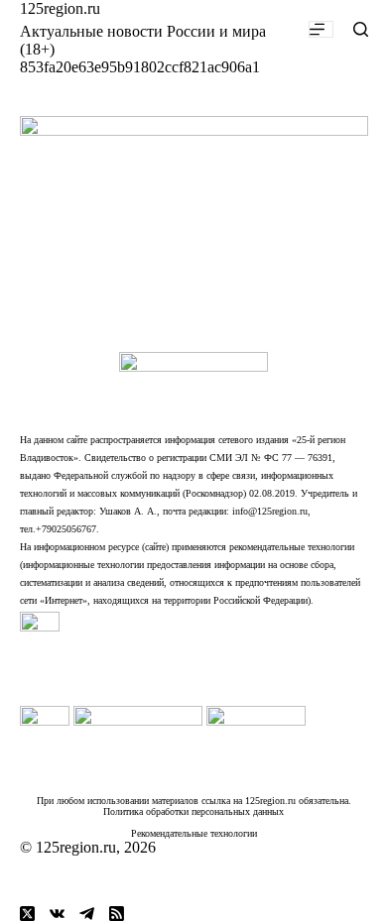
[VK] (57, 913)
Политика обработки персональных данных (193, 811)
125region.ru (60, 8)
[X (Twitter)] (27, 913)
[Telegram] (86, 913)
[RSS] (116, 913)
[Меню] (321, 29)
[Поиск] (360, 29)
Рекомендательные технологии (194, 833)
